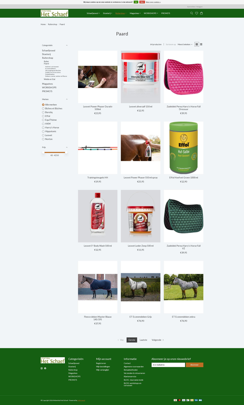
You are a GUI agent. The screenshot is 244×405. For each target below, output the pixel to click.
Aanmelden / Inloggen (195, 7)
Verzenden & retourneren (134, 373)
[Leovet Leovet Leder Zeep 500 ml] (140, 216)
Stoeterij (46, 54)
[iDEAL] (192, 400)
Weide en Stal (49, 79)
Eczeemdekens (50, 68)
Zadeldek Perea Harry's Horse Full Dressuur (184, 108)
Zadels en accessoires (53, 72)
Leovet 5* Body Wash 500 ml (98, 245)
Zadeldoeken (50, 74)
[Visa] (183, 400)
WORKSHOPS (49, 87)
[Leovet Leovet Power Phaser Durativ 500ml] (97, 77)
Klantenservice (130, 376)
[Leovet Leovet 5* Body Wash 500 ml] (97, 216)
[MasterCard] (179, 400)
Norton (48, 139)
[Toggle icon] (192, 13)
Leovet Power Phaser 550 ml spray (141, 177)
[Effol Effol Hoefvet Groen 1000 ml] (183, 148)
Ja (136, 2)
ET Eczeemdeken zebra (183, 316)
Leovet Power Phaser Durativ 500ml (97, 108)
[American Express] (196, 400)
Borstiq (48, 112)
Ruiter (46, 61)
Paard (46, 64)
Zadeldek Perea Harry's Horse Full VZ (184, 247)
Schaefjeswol (48, 50)
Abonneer (194, 365)
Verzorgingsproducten (53, 70)
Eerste (131, 340)
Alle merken (51, 104)
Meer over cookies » (153, 2)
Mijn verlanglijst (102, 370)
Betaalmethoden (131, 370)
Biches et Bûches (53, 108)
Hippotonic (50, 131)
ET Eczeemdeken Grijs (140, 316)
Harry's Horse (52, 127)
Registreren (101, 363)
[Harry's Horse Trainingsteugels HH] (97, 148)
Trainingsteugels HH (97, 177)
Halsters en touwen (52, 67)
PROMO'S (165, 13)
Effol (47, 116)
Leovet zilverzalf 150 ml (140, 106)
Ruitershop (52, 24)
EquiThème (51, 120)
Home (43, 24)
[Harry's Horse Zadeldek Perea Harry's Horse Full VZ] (183, 216)
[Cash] (175, 400)
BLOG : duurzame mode (133, 380)
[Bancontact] (187, 400)
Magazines (47, 83)
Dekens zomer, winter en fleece (56, 76)
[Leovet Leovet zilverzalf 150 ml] (140, 77)
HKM (48, 123)
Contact (127, 363)
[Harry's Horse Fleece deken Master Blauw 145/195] (97, 287)
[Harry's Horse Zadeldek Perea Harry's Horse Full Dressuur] (183, 77)
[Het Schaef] (54, 13)
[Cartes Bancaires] (200, 400)
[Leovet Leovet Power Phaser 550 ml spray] (140, 148)
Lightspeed (81, 400)
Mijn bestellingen (103, 366)
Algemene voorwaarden (134, 366)
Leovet (48, 135)
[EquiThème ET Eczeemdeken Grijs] (140, 287)
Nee (142, 2)
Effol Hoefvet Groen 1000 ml (183, 177)
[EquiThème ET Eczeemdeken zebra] (183, 287)
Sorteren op (171, 44)
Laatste (143, 340)
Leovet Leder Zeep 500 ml (141, 245)
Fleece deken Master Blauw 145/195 (97, 318)
